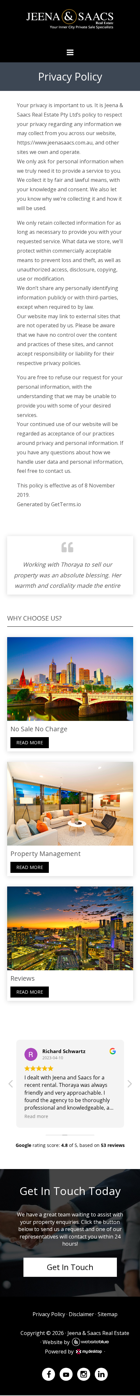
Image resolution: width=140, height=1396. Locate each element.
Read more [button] (33, 1116)
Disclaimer (81, 1314)
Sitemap (108, 1314)
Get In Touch (70, 1267)
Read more (29, 742)
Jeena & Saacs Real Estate (98, 1333)
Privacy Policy (49, 1314)
